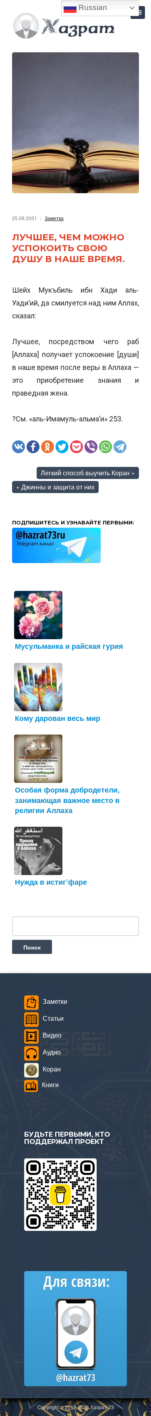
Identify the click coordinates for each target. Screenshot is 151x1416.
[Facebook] (33, 446)
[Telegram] (120, 446)
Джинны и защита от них (58, 486)
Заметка (54, 218)
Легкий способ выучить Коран (85, 472)
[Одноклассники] (47, 446)
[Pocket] (76, 446)
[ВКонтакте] (18, 446)
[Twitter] (62, 446)
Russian (92, 7)
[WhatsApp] (105, 446)
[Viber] (91, 446)
